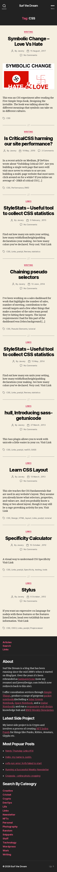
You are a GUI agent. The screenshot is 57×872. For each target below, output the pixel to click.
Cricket (7, 794)
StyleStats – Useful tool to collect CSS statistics (28, 210)
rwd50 (27, 449)
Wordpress (9, 846)
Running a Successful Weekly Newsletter (27, 769)
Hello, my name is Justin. (18, 757)
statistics (36, 251)
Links (29, 201)
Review (27, 251)
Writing (28, 32)
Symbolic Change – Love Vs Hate (28, 41)
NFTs (5, 818)
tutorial (31, 329)
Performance (17, 187)
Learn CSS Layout (28, 470)
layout (28, 518)
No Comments (30, 55)
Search (7, 645)
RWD (27, 187)
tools (45, 569)
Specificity (29, 569)
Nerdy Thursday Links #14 (19, 750)
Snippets (8, 834)
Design (14, 518)
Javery (21, 51)
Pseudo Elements (19, 329)
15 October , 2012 (38, 545)
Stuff (5, 838)
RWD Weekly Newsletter (39, 710)
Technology (9, 842)
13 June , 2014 (38, 284)
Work (6, 850)
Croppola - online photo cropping (22, 775)
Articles (7, 642)
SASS (33, 449)
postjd (20, 251)
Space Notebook (24, 703)
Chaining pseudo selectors (28, 274)
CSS (8, 118)
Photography (10, 826)
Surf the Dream (28, 5)
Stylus (28, 590)
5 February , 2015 (38, 220)
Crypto (7, 798)
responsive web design (40, 706)
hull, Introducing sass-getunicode (29, 415)
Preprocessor (36, 628)
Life (5, 806)
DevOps (7, 802)
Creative (8, 790)
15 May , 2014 (38, 361)
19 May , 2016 (29, 150)
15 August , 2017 (38, 51)
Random (7, 830)
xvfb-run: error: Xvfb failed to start (23, 763)
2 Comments (48, 150)
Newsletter (9, 814)
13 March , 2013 (38, 476)
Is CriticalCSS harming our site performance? (28, 141)
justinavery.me (26, 679)
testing (38, 569)
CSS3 (14, 628)
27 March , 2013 (38, 425)
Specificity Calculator (28, 538)
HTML (21, 518)
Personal (8, 822)
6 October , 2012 (38, 596)
